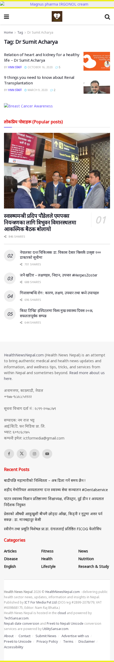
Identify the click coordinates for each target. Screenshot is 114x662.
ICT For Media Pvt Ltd (40, 602)
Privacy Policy (47, 641)
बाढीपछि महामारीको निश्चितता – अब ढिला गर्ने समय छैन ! (44, 480)
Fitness (47, 551)
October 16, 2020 (40, 67)
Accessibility (13, 647)
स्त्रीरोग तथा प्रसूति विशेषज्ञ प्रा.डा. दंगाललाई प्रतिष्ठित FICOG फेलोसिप (52, 528)
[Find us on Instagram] (34, 454)
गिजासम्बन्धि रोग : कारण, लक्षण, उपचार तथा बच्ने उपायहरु (59, 292)
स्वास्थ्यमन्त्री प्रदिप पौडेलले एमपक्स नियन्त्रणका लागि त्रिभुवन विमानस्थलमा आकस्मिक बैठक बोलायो (40, 222)
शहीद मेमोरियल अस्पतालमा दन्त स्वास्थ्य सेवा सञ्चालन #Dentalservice (56, 489)
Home (8, 32)
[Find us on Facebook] (9, 454)
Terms (68, 641)
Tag (20, 32)
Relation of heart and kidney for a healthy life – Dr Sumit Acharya (41, 57)
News (83, 551)
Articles (10, 551)
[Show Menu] (6, 16)
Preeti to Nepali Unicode (65, 623)
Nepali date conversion (21, 623)
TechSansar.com (16, 618)
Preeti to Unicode (18, 641)
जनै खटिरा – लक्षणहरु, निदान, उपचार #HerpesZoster (58, 275)
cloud (62, 613)
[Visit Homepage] (57, 16)
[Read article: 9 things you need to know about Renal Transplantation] (97, 84)
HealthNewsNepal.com (24, 354)
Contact (24, 635)
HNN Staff (15, 67)
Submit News (46, 635)
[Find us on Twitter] (22, 454)
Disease (11, 558)
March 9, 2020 (37, 90)
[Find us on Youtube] (47, 454)
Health (46, 558)
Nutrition (86, 558)
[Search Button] (107, 16)
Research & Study (93, 566)
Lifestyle (48, 566)
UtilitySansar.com (55, 629)
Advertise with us (75, 635)
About (9, 635)
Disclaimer (86, 641)
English (10, 566)
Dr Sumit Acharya (40, 32)
